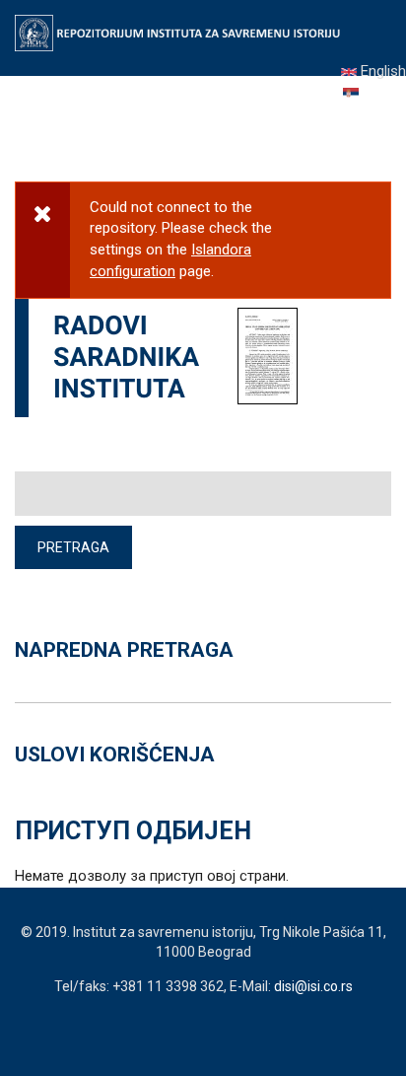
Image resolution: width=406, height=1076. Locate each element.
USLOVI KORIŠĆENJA (115, 754)
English (381, 71)
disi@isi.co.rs (313, 986)
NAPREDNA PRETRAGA (124, 650)
